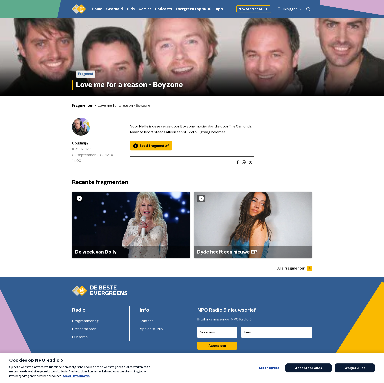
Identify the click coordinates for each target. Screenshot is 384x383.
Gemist (145, 9)
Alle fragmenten (291, 268)
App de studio (151, 329)
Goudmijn (80, 143)
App (219, 9)
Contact (146, 321)
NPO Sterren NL (251, 9)
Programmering (85, 321)
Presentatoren (84, 329)
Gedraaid (114, 9)
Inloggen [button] (289, 9)
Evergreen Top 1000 (194, 9)
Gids (131, 9)
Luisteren (80, 337)
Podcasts (163, 9)
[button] (308, 9)
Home (97, 9)
